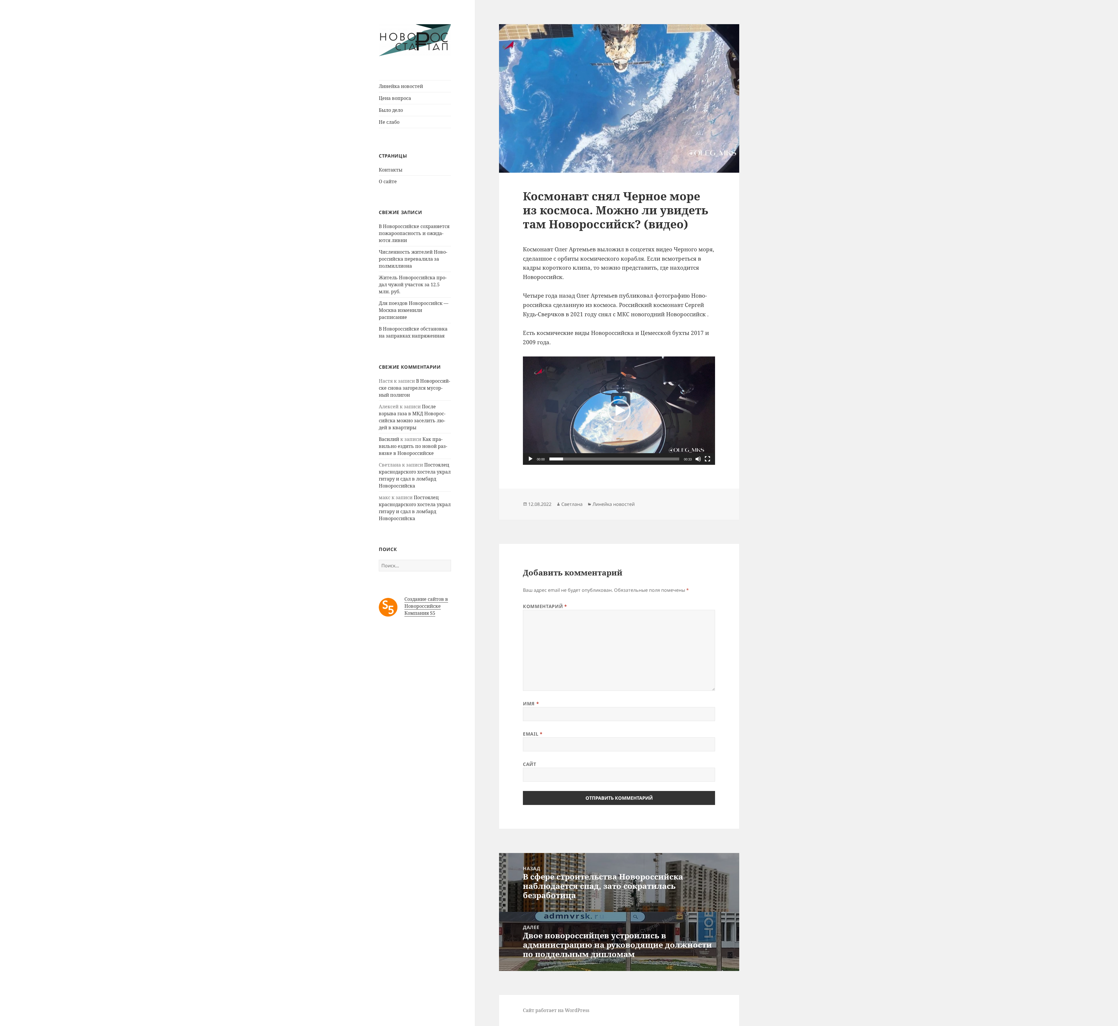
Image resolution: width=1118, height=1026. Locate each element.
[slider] (614, 459)
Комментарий (545, 606)
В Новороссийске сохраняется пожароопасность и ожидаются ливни (414, 233)
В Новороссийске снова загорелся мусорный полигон (414, 388)
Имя (531, 703)
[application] (619, 410)
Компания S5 (419, 613)
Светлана (572, 504)
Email (532, 734)
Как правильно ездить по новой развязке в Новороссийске (413, 446)
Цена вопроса (395, 98)
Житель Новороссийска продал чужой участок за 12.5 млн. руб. (413, 284)
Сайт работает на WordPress (556, 1010)
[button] (619, 410)
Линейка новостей (401, 86)
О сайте (388, 181)
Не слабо (389, 122)
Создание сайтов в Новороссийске (426, 602)
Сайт (529, 764)
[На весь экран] (707, 459)
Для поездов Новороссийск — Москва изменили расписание (413, 310)
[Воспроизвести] (530, 459)
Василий (389, 439)
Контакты (390, 170)
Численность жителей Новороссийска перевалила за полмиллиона (413, 259)
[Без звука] (698, 459)
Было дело (391, 110)
